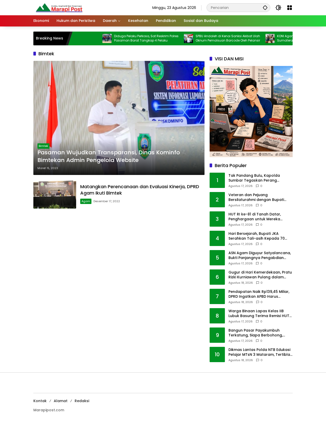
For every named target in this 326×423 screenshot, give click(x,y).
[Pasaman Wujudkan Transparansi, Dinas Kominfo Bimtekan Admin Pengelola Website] (119, 118)
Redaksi (82, 400)
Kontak (40, 400)
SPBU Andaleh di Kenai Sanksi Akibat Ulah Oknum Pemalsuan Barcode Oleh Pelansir (213, 38)
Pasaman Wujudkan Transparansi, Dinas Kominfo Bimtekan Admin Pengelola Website (108, 156)
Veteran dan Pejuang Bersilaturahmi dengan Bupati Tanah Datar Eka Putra (256, 197)
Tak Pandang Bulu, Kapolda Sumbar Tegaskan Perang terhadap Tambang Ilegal (254, 178)
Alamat (60, 400)
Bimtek (43, 146)
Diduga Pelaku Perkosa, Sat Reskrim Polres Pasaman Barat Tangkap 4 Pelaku (131, 38)
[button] (265, 7)
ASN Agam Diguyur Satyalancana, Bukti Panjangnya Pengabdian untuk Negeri (259, 256)
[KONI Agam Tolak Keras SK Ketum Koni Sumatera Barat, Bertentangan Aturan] (255, 38)
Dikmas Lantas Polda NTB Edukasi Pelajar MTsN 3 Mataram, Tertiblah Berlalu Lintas (260, 352)
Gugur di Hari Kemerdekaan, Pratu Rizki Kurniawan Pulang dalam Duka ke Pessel (260, 275)
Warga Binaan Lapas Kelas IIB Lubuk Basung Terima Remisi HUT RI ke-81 (258, 314)
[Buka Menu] (290, 8)
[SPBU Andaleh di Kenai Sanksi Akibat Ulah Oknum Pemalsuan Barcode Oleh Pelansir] (173, 38)
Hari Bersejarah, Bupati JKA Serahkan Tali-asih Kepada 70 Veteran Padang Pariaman (256, 236)
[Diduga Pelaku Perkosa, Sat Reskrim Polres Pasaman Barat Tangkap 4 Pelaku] (92, 38)
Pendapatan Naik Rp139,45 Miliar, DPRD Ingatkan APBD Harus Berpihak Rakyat (258, 294)
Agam (86, 201)
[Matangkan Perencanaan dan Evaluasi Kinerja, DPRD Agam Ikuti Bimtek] (54, 194)
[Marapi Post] (58, 7)
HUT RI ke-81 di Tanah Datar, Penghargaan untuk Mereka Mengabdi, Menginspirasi (254, 217)
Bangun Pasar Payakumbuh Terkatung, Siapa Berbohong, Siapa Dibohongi (255, 333)
